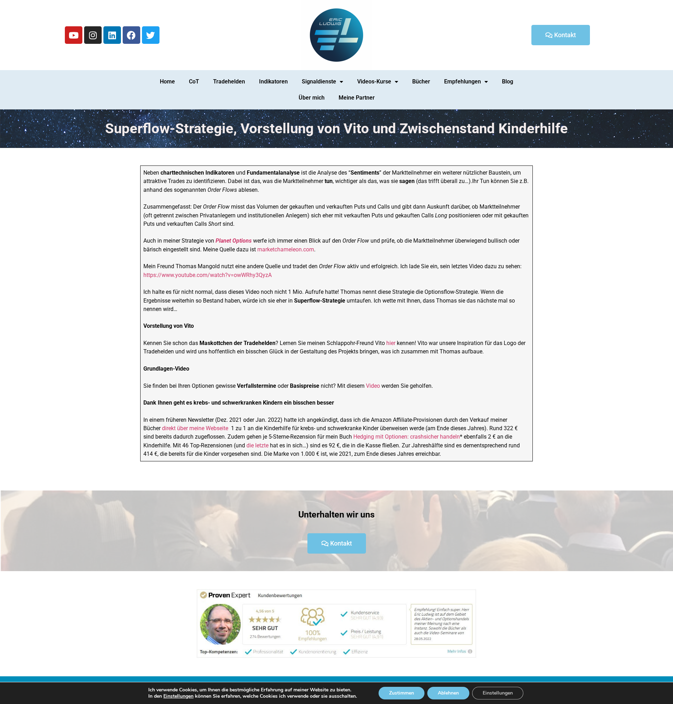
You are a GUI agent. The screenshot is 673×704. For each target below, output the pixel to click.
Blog (507, 81)
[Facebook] (131, 35)
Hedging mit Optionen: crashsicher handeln (406, 436)
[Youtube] (73, 35)
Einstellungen (178, 696)
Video (373, 386)
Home (167, 81)
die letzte (257, 445)
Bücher (421, 81)
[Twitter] (150, 35)
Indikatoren (273, 81)
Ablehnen (448, 693)
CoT (194, 81)
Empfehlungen (462, 81)
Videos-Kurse (374, 81)
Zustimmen (401, 693)
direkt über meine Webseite (195, 428)
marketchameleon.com (285, 249)
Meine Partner (357, 97)
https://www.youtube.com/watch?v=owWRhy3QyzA (207, 275)
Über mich (312, 97)
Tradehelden (229, 81)
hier (391, 343)
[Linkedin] (112, 35)
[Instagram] (93, 35)
